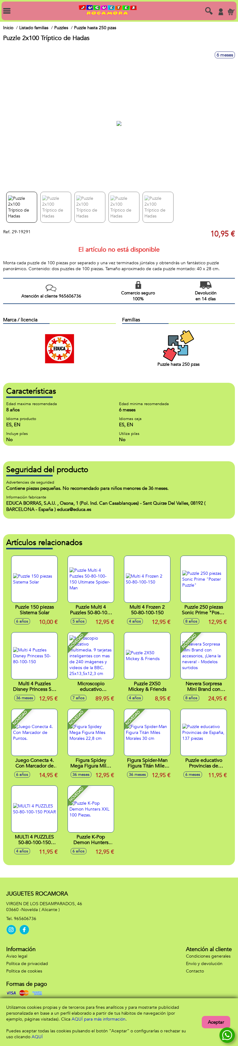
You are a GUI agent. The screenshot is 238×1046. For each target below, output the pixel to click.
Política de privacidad (27, 964)
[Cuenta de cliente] (220, 12)
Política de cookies (24, 971)
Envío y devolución (204, 964)
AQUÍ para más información (99, 1019)
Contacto (195, 971)
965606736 (25, 919)
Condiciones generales (208, 956)
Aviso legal (16, 956)
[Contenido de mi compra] (231, 12)
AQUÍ (37, 1037)
